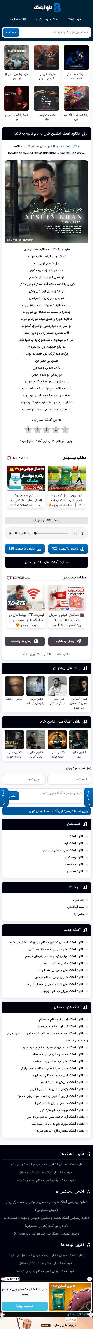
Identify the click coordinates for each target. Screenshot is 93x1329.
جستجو (11, 32)
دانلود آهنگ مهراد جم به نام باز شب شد (58, 1124)
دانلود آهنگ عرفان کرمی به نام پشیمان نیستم (55, 956)
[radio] (65, 429)
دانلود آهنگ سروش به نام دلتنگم (63, 1082)
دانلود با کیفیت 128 (22, 548)
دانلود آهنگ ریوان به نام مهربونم (63, 991)
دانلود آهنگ (75, 19)
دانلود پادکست (75, 864)
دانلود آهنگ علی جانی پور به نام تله (61, 970)
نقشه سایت (18, 19)
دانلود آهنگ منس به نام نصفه (64, 963)
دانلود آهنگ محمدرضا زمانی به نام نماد (58, 1054)
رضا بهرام (79, 900)
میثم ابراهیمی (76, 907)
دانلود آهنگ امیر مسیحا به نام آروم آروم (59, 1075)
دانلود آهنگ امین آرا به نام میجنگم (62, 1019)
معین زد (79, 914)
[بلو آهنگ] (47, 7)
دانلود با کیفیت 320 (65, 548)
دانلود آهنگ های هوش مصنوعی (63, 850)
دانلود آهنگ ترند (74, 843)
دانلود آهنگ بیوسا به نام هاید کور (62, 1110)
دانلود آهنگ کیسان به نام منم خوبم (61, 1026)
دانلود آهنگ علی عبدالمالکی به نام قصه (59, 1061)
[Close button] (89, 1279)
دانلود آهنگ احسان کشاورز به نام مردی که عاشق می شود (47, 942)
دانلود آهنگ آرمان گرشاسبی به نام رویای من (56, 1117)
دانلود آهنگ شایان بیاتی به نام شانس (60, 977)
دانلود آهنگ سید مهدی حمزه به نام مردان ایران (53, 1047)
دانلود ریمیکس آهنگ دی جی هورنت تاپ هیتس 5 (46, 1233)
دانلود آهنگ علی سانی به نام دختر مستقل (57, 949)
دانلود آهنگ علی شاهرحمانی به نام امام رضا (56, 984)
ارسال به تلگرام (65, 641)
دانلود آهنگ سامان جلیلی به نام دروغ (60, 1103)
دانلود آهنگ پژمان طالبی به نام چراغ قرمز (57, 1089)
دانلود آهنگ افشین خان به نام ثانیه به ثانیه (47, 133)
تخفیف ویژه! (25, 1306)
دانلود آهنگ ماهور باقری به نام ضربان (60, 1131)
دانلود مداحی (76, 871)
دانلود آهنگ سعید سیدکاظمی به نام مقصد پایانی (52, 1068)
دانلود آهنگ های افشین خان (46, 562)
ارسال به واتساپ (21, 641)
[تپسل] (2, 1314)
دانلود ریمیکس (46, 19)
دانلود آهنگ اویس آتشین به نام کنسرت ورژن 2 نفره (51, 1096)
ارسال (12, 795)
